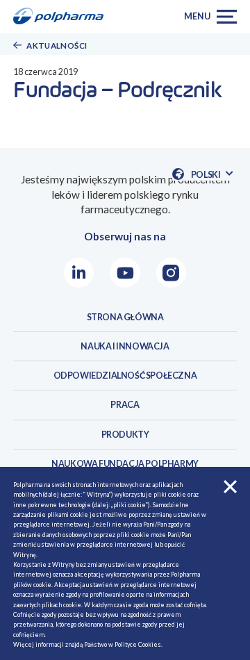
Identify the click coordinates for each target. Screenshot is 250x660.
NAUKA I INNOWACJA (125, 346)
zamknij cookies (230, 486)
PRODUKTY (125, 434)
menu (197, 16)
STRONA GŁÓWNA (125, 317)
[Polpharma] (62, 16)
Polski (211, 175)
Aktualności (56, 45)
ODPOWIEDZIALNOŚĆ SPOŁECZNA (125, 375)
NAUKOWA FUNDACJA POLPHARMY (125, 464)
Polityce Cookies (138, 644)
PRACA (124, 404)
